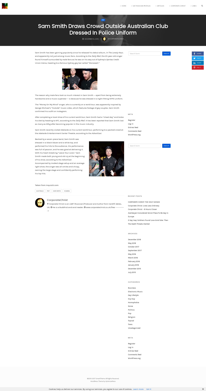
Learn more (138, 389)
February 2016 (134, 261)
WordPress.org (134, 135)
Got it (148, 389)
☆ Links (193, 6)
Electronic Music (135, 292)
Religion (131, 317)
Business (132, 288)
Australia (40, 191)
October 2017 (133, 247)
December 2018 (134, 239)
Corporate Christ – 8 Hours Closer (142, 209)
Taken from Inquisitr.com (47, 185)
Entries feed (133, 127)
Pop (103, 20)
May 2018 (132, 243)
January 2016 (133, 265)
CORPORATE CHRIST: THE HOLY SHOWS (144, 202)
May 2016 (132, 254)
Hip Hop (131, 299)
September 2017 (135, 250)
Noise (130, 306)
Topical (131, 321)
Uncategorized (134, 328)
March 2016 (133, 258)
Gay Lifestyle (133, 295)
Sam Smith (57, 191)
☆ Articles (159, 6)
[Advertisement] (149, 86)
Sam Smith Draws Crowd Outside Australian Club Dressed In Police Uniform (103, 29)
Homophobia (133, 302)
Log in (130, 124)
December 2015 (134, 269)
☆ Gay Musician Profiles (141, 6)
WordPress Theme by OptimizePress (103, 381)
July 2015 (132, 272)
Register (131, 120)
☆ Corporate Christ (177, 6)
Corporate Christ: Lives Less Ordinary (143, 206)
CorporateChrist (57, 200)
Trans (130, 324)
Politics (131, 310)
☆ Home (123, 6)
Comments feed (134, 131)
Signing (67, 191)
